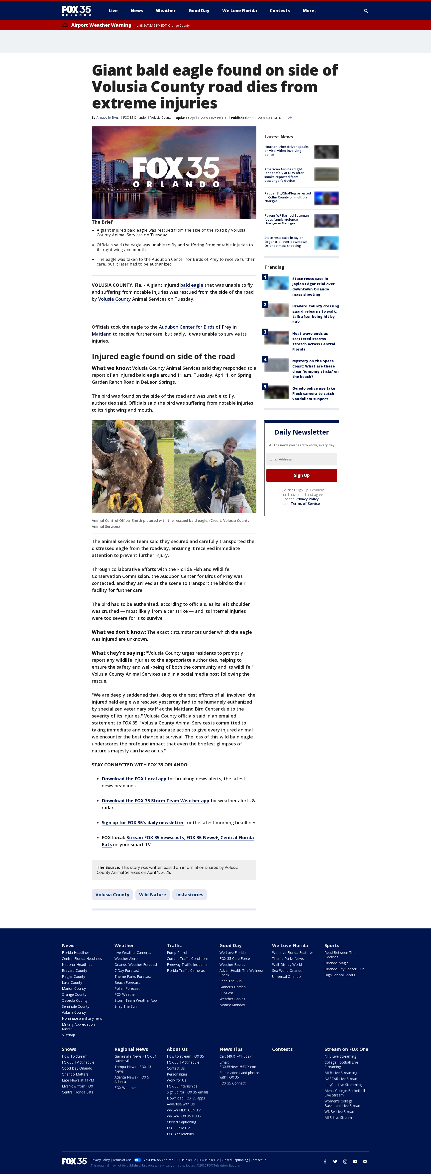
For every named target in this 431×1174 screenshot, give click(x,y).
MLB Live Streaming (340, 1072)
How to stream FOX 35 (185, 1056)
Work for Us (176, 1080)
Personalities (177, 1074)
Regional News (131, 1049)
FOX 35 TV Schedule (78, 1062)
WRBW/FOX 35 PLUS (184, 1116)
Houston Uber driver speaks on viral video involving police (286, 150)
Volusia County (160, 117)
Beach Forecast (127, 982)
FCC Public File (178, 1128)
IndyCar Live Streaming (343, 1084)
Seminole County (75, 1006)
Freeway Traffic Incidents (187, 964)
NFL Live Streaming (340, 1056)
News (68, 945)
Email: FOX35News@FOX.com (238, 1064)
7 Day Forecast (126, 970)
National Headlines (77, 964)
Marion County (74, 988)
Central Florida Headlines (82, 958)
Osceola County (75, 1000)
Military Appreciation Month (78, 1026)
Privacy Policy (307, 498)
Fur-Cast (226, 993)
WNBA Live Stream (339, 1111)
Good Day (230, 945)
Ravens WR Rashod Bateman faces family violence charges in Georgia (286, 219)
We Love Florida (232, 952)
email (365, 1162)
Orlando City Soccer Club (344, 969)
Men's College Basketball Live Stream (344, 1092)
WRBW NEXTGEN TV (184, 1110)
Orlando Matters (75, 1074)
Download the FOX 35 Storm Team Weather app (155, 801)
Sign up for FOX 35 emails (188, 1092)
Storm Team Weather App (135, 1000)
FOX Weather (125, 994)
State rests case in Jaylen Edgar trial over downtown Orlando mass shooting (285, 241)
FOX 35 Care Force (234, 958)
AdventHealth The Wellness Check (241, 972)
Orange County (74, 994)
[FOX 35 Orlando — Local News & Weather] (78, 11)
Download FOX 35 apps (186, 1098)
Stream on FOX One (346, 1049)
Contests (282, 1049)
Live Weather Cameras (132, 952)
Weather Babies (232, 964)
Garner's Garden (232, 987)
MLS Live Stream (338, 1117)
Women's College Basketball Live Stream (342, 1103)
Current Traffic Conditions (188, 958)
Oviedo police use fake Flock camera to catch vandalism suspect (313, 393)
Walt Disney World (287, 964)
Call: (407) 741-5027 (235, 1056)
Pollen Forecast (127, 988)
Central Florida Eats (77, 1092)
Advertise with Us (181, 1104)
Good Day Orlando (77, 1068)
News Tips (230, 1049)
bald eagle (191, 285)
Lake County (72, 982)
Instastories (189, 895)
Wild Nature (152, 895)
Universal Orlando (286, 976)
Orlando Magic (336, 963)
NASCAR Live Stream (341, 1078)
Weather (124, 945)
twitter (335, 1162)
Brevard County (74, 970)
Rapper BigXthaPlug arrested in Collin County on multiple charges (287, 197)
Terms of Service (305, 503)
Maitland (101, 334)
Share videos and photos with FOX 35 (239, 1075)
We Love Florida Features (293, 952)
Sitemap (68, 1034)
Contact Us (176, 1068)
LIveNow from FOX (77, 1086)
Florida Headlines (76, 952)
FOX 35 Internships (182, 1086)
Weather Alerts (126, 958)
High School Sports (339, 975)
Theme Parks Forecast (132, 976)
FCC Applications (180, 1134)
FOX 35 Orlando (134, 117)
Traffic (174, 945)
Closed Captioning (181, 1122)
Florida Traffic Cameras (186, 970)
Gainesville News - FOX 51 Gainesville (135, 1058)
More (308, 10)
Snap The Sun (125, 1006)
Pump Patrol (177, 952)
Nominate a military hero (82, 1018)
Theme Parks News (288, 958)
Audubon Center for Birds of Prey (195, 327)
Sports (331, 945)
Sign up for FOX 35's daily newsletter (143, 822)
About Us (177, 1049)
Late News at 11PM (78, 1080)
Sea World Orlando (287, 970)
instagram (345, 1162)
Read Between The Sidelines (339, 954)
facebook (325, 1162)
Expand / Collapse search (366, 10)
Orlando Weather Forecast (135, 964)
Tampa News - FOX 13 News (132, 1069)
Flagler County (73, 976)
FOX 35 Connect (232, 1083)
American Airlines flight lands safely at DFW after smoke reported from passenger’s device (284, 175)
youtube (355, 1162)
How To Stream (75, 1056)
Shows (69, 1049)
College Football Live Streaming (341, 1064)
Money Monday (232, 1004)
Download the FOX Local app (134, 779)
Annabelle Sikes (107, 117)
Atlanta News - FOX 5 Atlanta (131, 1079)
